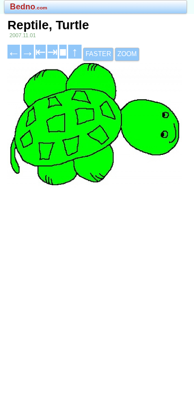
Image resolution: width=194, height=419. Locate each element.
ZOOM (127, 54)
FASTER (98, 54)
